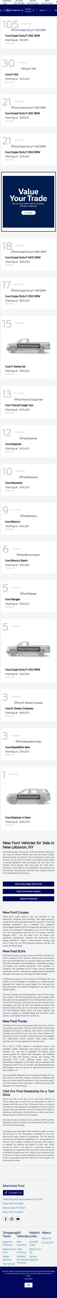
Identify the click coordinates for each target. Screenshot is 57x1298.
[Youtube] (18, 1219)
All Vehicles (23, 1234)
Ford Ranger (8, 1067)
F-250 (10, 1046)
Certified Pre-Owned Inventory (22, 1259)
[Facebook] (6, 1219)
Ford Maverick (44, 1065)
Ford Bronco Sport (46, 963)
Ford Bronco (29, 963)
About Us (46, 1238)
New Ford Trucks (15, 1021)
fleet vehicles (18, 1075)
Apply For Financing (28, 899)
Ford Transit (24, 1078)
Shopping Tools (10, 1234)
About (46, 1232)
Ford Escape (19, 982)
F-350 (19, 1046)
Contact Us (15, 1192)
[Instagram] (12, 1219)
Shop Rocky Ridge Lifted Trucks (28, 884)
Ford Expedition (30, 994)
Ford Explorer (13, 1010)
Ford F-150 (11, 1025)
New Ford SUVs (14, 951)
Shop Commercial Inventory (28, 891)
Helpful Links (34, 1234)
